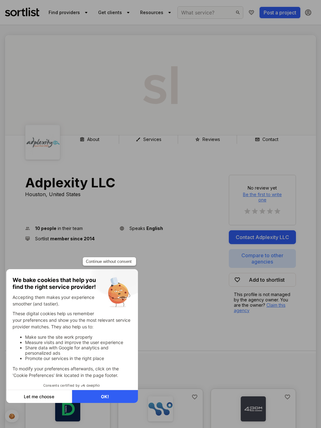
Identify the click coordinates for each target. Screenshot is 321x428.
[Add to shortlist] (195, 397)
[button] (70, 228)
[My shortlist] (251, 12)
